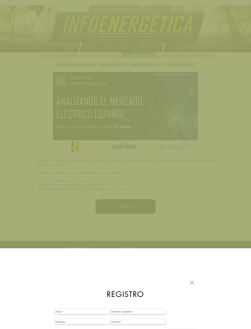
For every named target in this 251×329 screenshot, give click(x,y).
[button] (192, 283)
